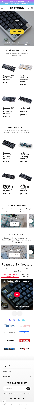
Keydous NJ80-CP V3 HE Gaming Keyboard (7, 155)
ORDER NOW (17, 31)
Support (28, 404)
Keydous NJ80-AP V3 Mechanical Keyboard (24, 78)
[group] (14, 220)
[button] (2, 8)
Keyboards (6, 404)
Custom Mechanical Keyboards (10, 275)
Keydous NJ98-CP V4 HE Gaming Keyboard (24, 155)
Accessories (14, 404)
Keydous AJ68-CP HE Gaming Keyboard (24, 188)
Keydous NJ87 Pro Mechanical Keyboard (8, 110)
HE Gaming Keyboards (26, 275)
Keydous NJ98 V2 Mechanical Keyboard (8, 78)
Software (21, 404)
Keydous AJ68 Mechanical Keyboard (25, 110)
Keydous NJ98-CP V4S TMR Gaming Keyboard (8, 188)
